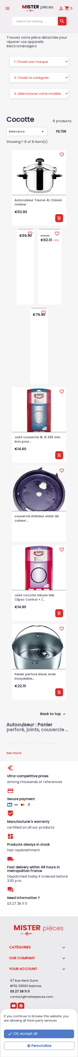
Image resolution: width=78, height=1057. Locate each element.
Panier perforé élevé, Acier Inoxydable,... (35, 676)
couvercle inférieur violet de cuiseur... (37, 518)
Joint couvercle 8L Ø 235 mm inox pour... (37, 439)
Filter (61, 131)
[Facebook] (21, 1005)
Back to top (53, 714)
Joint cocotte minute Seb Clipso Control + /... (34, 597)
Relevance (27, 131)
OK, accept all (22, 1033)
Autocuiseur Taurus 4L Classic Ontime (38, 202)
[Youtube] (13, 1005)
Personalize (41, 1045)
